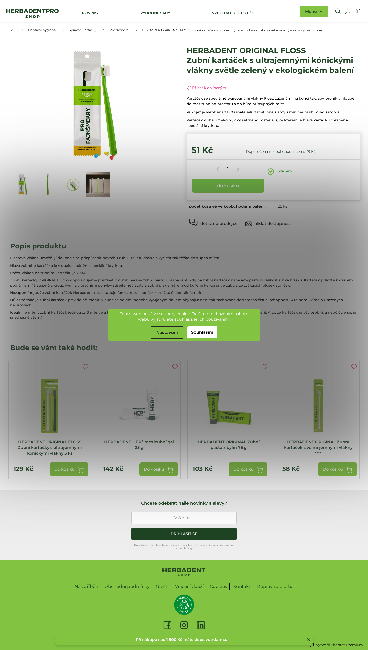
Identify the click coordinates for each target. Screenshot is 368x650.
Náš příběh (86, 586)
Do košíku (228, 185)
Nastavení (167, 332)
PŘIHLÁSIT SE (184, 533)
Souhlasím (202, 332)
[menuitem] (89, 13)
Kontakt (241, 586)
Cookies (218, 586)
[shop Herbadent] (184, 572)
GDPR (162, 586)
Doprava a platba (275, 586)
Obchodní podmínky (126, 586)
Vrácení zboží (189, 586)
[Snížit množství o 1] (218, 169)
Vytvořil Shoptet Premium (339, 645)
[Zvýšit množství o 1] (237, 169)
